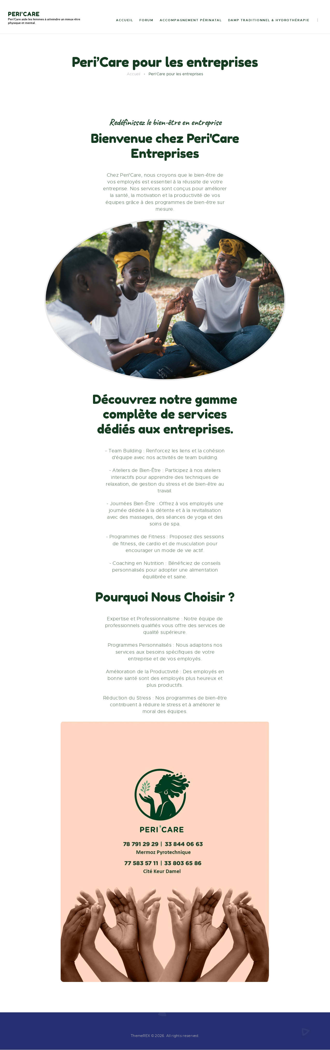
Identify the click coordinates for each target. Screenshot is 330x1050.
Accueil (133, 74)
